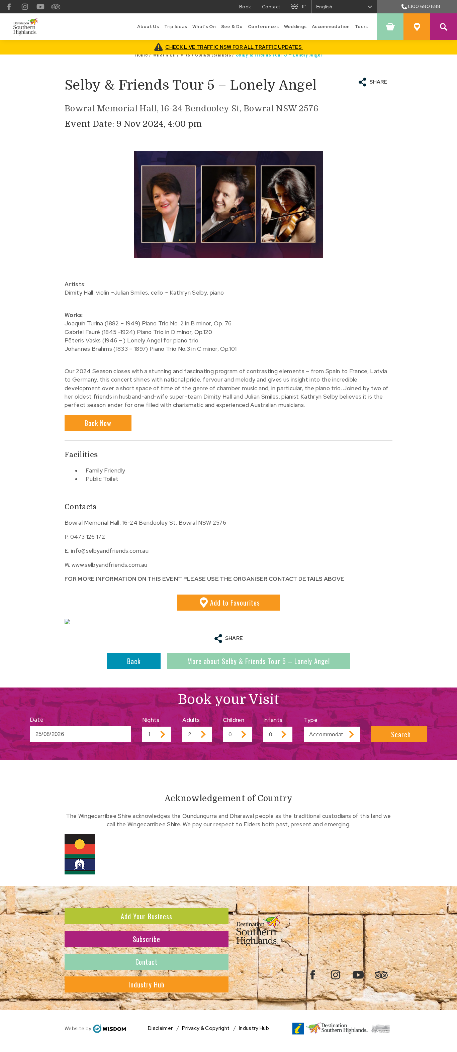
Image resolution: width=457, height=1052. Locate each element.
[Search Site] (443, 26)
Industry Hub (146, 984)
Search (401, 734)
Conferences (263, 26)
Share (378, 82)
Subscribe (147, 939)
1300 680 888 (424, 6)
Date (36, 719)
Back (134, 661)
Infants (272, 720)
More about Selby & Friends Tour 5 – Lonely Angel (258, 661)
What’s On (204, 26)
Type (310, 720)
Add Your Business (146, 916)
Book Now (98, 423)
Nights (151, 720)
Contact (146, 962)
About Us (148, 26)
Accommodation (331, 26)
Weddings (295, 26)
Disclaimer (160, 1028)
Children (233, 720)
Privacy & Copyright (206, 1028)
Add (235, 603)
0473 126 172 (87, 536)
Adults (191, 720)
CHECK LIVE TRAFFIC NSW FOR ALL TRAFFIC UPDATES (234, 47)
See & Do (232, 26)
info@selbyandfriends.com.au (110, 550)
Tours (361, 26)
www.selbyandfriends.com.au (110, 564)
